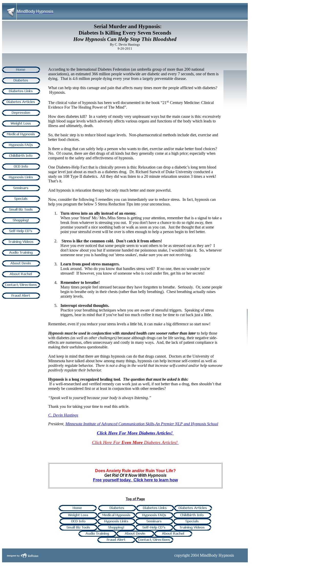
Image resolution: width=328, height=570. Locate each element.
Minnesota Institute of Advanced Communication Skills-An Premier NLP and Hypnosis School (141, 424)
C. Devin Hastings (63, 415)
